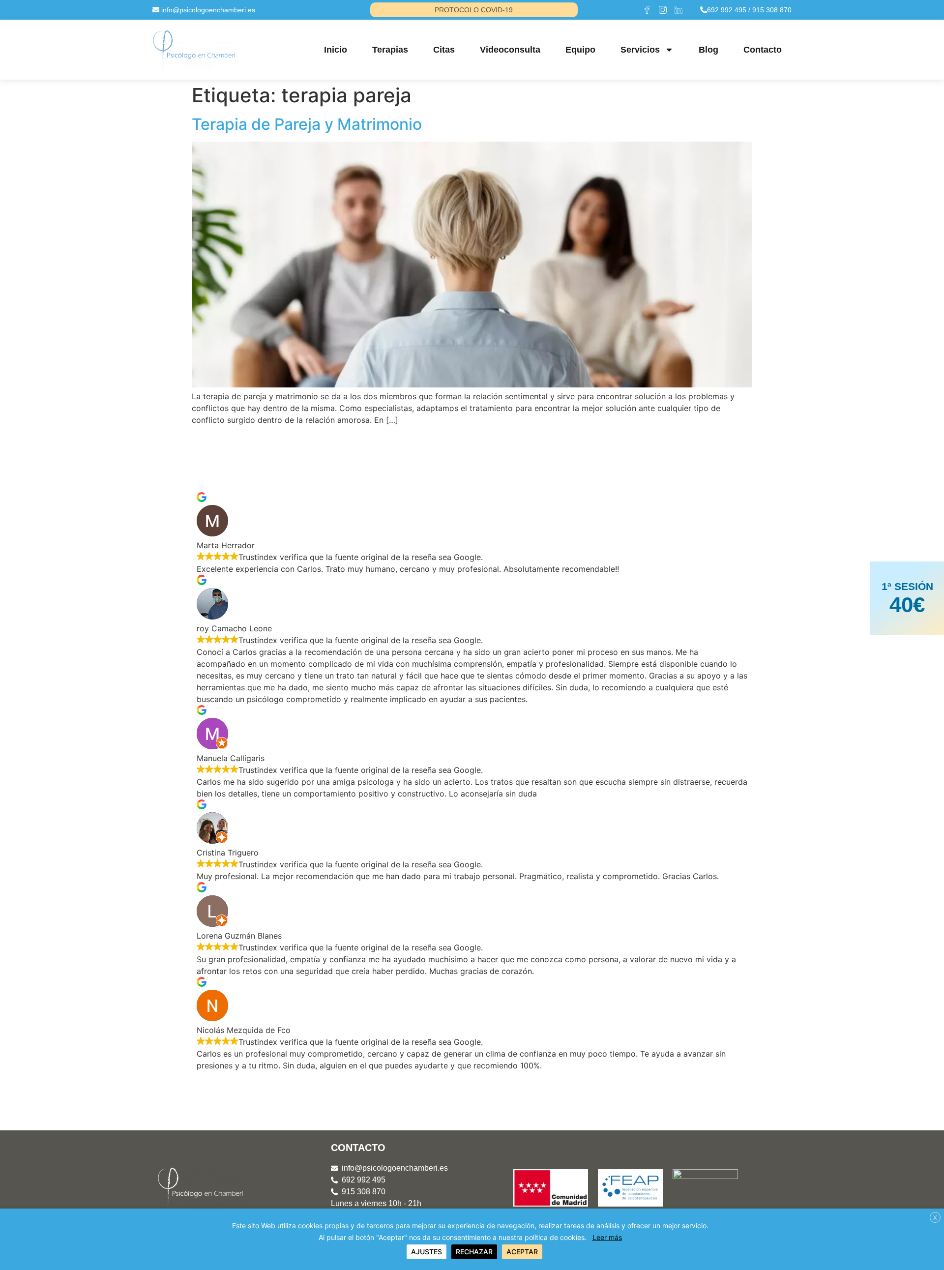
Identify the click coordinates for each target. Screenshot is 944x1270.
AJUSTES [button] (426, 1251)
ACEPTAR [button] (522, 1251)
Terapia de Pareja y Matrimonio (307, 124)
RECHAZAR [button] (474, 1251)
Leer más (607, 1237)
